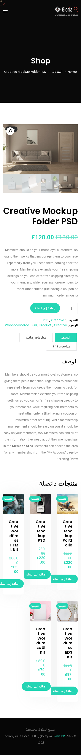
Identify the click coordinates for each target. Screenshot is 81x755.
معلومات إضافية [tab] (36, 337)
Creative (57, 320)
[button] (10, 131)
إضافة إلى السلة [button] (63, 579)
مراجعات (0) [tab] (61, 346)
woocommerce (17, 325)
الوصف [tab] (65, 337)
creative (60, 325)
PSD (46, 320)
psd (34, 325)
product (45, 325)
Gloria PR (59, 736)
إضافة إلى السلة (45, 308)
